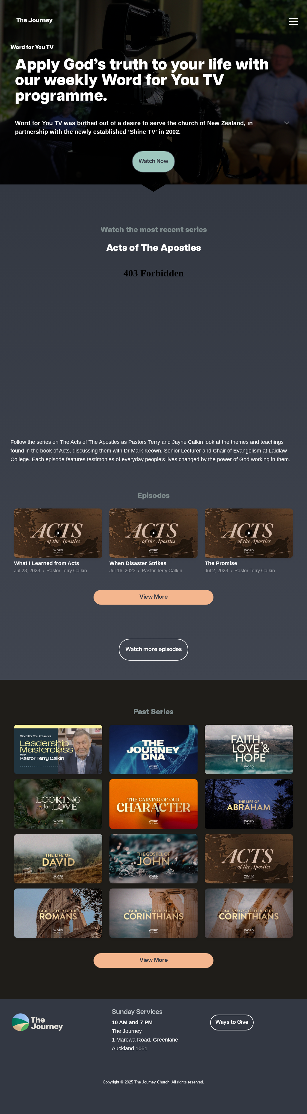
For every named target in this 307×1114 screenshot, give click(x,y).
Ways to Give (232, 1022)
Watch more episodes (153, 649)
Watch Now (153, 161)
